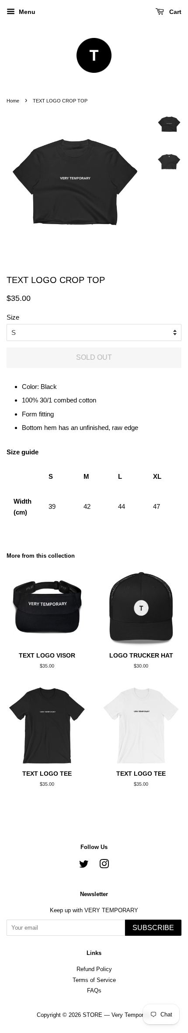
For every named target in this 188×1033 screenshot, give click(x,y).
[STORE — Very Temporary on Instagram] (104, 866)
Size (13, 317)
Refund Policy (94, 969)
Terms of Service (94, 980)
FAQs (94, 990)
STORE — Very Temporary (117, 1015)
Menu (26, 11)
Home (13, 100)
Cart (174, 11)
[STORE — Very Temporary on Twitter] (84, 866)
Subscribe (153, 927)
